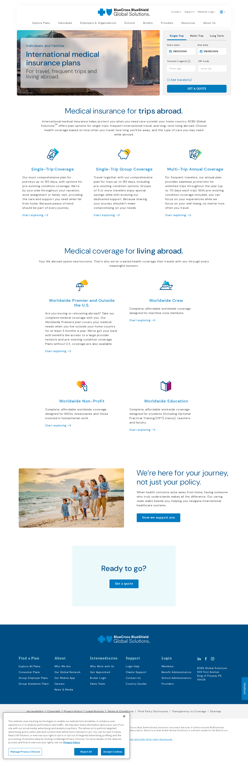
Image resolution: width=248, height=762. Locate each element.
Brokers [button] (148, 23)
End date (212, 44)
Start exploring (32, 215)
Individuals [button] (65, 23)
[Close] (124, 716)
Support (189, 11)
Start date (181, 44)
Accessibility (35, 711)
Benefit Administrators (177, 672)
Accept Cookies (112, 751)
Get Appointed (100, 672)
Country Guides (136, 683)
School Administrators (177, 678)
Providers (167, 23)
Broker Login (98, 678)
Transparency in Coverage (189, 711)
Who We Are (62, 666)
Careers (59, 683)
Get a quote (124, 583)
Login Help (133, 666)
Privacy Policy (73, 711)
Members (168, 666)
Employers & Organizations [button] (98, 23)
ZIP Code (203, 61)
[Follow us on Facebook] (206, 658)
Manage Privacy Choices (25, 751)
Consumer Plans (29, 672)
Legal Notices (95, 711)
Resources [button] (188, 23)
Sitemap (215, 711)
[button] (188, 61)
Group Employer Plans (33, 678)
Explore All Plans (29, 666)
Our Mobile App (64, 678)
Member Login (206, 11)
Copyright (53, 711)
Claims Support (136, 672)
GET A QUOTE (196, 88)
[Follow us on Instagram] (213, 658)
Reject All (86, 751)
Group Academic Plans (34, 683)
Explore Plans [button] (41, 23)
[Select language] (222, 12)
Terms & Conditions (120, 711)
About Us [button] (209, 23)
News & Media (63, 689)
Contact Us (133, 678)
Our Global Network (67, 672)
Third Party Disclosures (152, 711)
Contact (176, 11)
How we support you (158, 517)
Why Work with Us (102, 666)
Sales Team (97, 683)
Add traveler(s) (181, 80)
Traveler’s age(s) (177, 61)
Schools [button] (129, 23)
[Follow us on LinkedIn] (199, 658)
